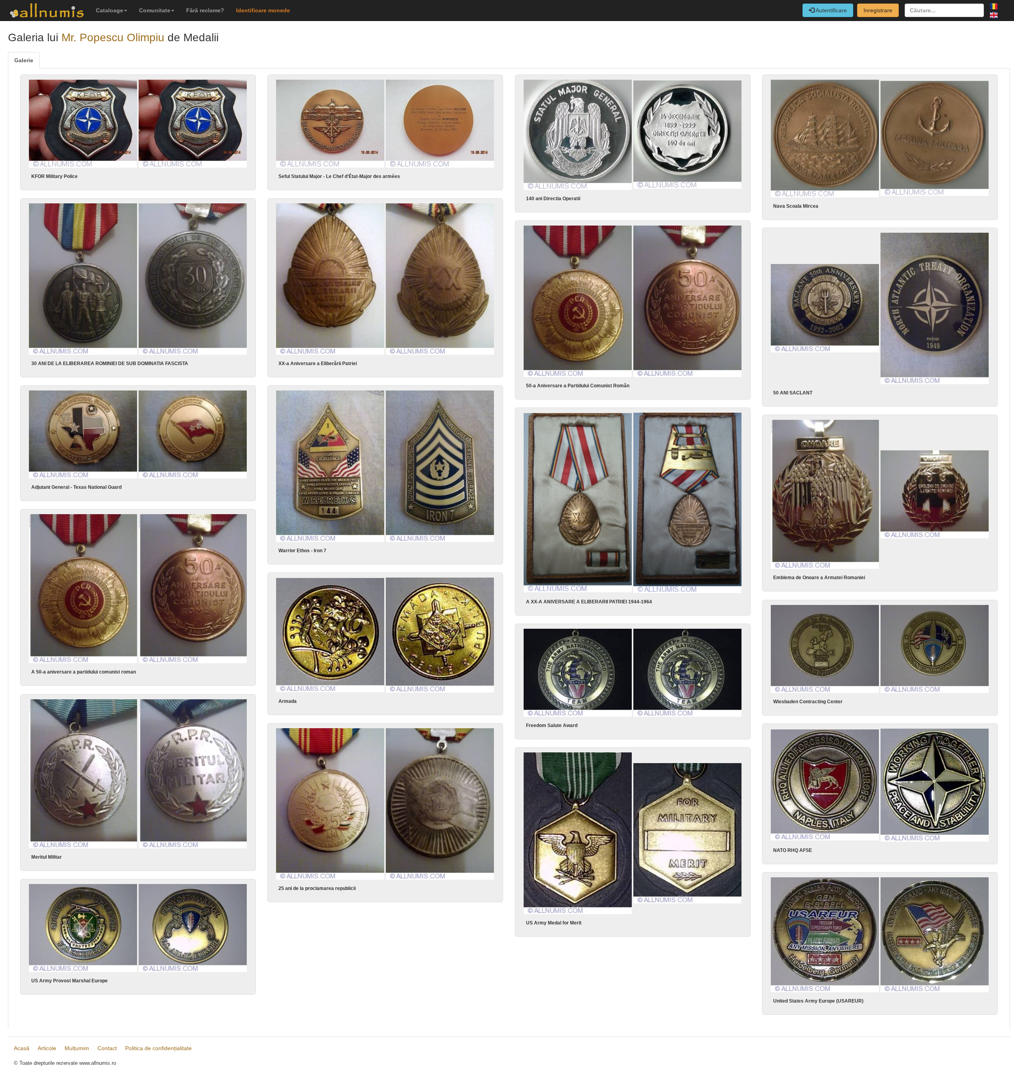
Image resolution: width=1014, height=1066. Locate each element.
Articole (47, 1048)
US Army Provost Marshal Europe (69, 981)
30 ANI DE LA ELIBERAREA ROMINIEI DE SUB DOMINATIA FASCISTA (109, 363)
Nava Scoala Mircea (795, 206)
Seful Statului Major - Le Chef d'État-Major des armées (339, 176)
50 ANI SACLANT (792, 393)
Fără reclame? (205, 10)
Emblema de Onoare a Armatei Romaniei (819, 577)
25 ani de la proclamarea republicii (317, 888)
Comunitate (154, 10)
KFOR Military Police (54, 176)
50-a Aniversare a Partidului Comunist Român (577, 386)
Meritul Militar (46, 857)
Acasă (21, 1048)
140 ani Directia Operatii (553, 198)
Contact (107, 1048)
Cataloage (109, 10)
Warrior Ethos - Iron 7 (302, 550)
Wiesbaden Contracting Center (807, 701)
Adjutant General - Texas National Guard (76, 487)
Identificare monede (263, 10)
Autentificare (830, 10)
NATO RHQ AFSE (792, 850)
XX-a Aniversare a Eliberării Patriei (317, 363)
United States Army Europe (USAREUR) (818, 1001)
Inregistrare (877, 10)
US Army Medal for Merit (553, 923)
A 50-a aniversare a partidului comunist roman (83, 672)
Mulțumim (77, 1048)
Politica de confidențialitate (158, 1048)
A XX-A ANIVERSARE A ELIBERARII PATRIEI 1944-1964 (589, 602)
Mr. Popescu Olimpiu (112, 37)
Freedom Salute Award (552, 725)
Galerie (23, 60)
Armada (287, 701)
